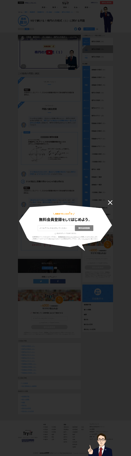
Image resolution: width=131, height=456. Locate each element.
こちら (86, 239)
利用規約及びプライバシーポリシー (69, 237)
